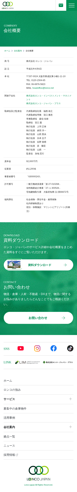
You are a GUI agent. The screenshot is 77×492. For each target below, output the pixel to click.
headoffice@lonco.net (43, 88)
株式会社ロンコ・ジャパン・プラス (43, 103)
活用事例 (9, 417)
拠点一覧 (9, 436)
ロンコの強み (12, 389)
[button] (71, 5)
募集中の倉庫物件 (15, 408)
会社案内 (18, 51)
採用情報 (10, 454)
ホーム (7, 51)
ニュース (9, 445)
